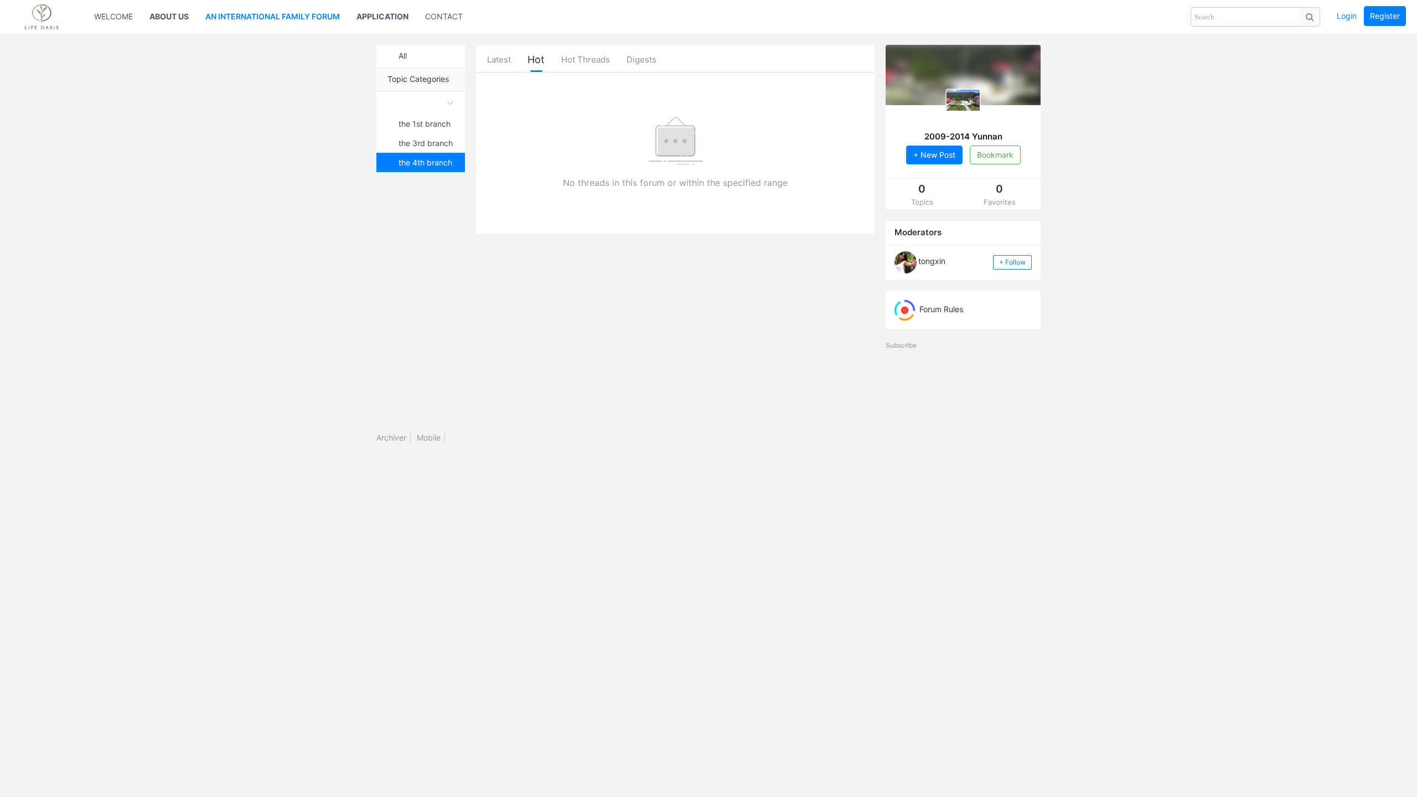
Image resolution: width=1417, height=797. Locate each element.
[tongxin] (905, 261)
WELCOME (113, 16)
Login (1347, 15)
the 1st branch (425, 123)
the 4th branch (425, 162)
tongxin (931, 261)
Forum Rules (940, 309)
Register (1385, 15)
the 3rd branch (426, 143)
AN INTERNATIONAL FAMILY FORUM (272, 16)
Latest (499, 59)
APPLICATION (382, 16)
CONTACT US (450, 16)
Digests (641, 59)
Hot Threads (585, 59)
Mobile (429, 437)
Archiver (391, 437)
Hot (536, 59)
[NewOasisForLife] (47, 16)
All (403, 55)
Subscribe (901, 345)
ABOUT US (169, 16)
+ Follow (1012, 262)
